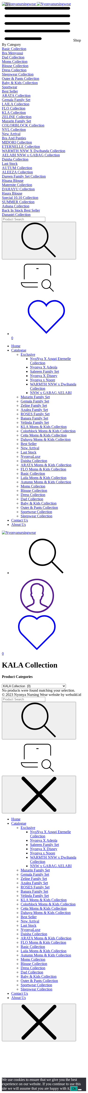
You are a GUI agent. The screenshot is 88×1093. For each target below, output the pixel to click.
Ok (74, 1088)
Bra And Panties (14, 138)
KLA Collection (14, 113)
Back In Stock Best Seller (21, 210)
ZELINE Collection (16, 117)
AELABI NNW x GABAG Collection (31, 155)
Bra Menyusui (12, 53)
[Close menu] (39, 794)
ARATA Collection (16, 96)
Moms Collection (14, 62)
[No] (80, 1089)
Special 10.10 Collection (20, 198)
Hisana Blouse (12, 181)
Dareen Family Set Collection (24, 176)
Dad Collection (13, 57)
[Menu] (7, 4)
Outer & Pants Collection (20, 79)
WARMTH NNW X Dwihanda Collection (33, 151)
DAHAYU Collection (18, 189)
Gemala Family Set (16, 100)
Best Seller (10, 91)
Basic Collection (14, 49)
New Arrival (11, 134)
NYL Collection (14, 130)
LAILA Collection (15, 104)
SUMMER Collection (18, 202)
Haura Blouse (12, 193)
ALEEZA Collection (17, 172)
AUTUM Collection (17, 168)
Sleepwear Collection (18, 74)
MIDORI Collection (17, 142)
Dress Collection (14, 70)
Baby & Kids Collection (20, 83)
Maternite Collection (17, 185)
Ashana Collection (15, 206)
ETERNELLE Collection (21, 147)
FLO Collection (13, 108)
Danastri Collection (16, 215)
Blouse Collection (15, 66)
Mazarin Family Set (16, 121)
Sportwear (9, 87)
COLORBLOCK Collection (23, 125)
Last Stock (10, 164)
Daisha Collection (15, 159)
